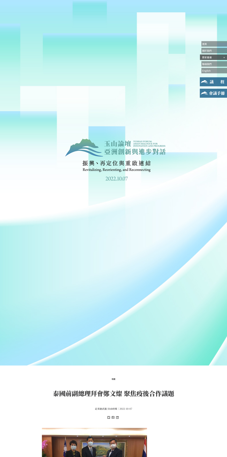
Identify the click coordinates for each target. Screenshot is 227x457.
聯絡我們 (207, 64)
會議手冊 (204, 90)
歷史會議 (207, 57)
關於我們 (207, 50)
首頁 (204, 44)
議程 (202, 78)
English (206, 70)
